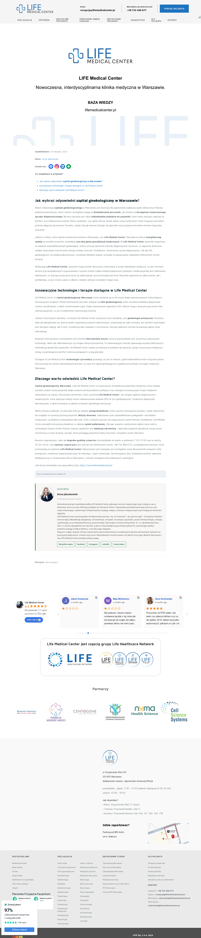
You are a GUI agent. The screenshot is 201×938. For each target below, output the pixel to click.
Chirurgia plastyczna (66, 871)
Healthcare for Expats (62, 20)
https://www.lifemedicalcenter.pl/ (96, 465)
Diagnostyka (138, 20)
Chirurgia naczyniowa (66, 867)
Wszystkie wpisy (66, 544)
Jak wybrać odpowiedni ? (70, 181)
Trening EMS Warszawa (112, 892)
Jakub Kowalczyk (80, 598)
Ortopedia (44, 20)
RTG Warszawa (109, 888)
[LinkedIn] (62, 166)
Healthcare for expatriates (23, 880)
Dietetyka (61, 884)
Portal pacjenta (154, 867)
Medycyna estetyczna (89, 867)
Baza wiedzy (17, 867)
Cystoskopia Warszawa (112, 863)
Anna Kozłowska (164, 598)
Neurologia (84, 888)
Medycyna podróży (87, 871)
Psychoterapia (86, 913)
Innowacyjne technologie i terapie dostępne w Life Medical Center (71, 185)
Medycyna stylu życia (88, 875)
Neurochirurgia (86, 884)
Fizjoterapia (62, 896)
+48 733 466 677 (136, 10)
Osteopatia (84, 896)
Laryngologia (63, 923)
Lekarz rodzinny (86, 863)
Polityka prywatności (156, 863)
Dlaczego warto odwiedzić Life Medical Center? (62, 190)
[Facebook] (51, 166)
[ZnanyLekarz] (68, 166)
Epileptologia (63, 892)
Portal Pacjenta (174, 8)
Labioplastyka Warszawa (113, 871)
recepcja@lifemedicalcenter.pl (97, 10)
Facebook (81, 544)
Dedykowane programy (114, 20)
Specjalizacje (24, 20)
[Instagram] (56, 166)
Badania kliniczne (19, 863)
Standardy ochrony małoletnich (161, 880)
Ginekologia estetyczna (62, 909)
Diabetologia (63, 880)
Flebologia (62, 900)
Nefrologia (84, 880)
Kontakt (172, 20)
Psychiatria (84, 908)
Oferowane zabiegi (20, 884)
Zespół (15, 888)
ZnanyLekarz (119, 544)
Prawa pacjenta (154, 871)
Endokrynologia (64, 888)
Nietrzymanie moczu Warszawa (116, 884)
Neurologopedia (87, 892)
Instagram (93, 544)
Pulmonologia (86, 904)
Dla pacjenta (156, 20)
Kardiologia (62, 919)
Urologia (83, 921)
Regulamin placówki (156, 875)
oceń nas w (32, 619)
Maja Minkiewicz (122, 598)
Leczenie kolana (109, 875)
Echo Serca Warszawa (112, 867)
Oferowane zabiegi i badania (89, 20)
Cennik (15, 871)
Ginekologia (62, 904)
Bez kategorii (52, 562)
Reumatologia (86, 917)
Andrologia (62, 863)
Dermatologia (63, 875)
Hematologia (63, 915)
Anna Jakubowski (50, 159)
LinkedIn (105, 544)
